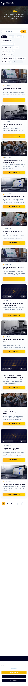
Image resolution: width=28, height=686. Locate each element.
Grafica (4, 51)
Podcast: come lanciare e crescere (14, 484)
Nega (14, 676)
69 (19, 503)
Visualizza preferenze (14, 680)
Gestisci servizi (14, 668)
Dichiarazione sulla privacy (16, 683)
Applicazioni (20, 58)
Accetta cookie (14, 672)
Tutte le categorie (17, 61)
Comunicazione (6, 40)
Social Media (6, 61)
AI (12, 51)
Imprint (23, 683)
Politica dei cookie (6, 683)
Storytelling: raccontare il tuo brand (14, 196)
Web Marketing (6, 47)
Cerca (23, 31)
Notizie (11, 36)
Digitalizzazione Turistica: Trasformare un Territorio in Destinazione (11, 449)
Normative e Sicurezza (8, 58)
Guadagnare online (7, 54)
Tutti (5, 36)
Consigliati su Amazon (8, 44)
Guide (19, 36)
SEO (16, 47)
